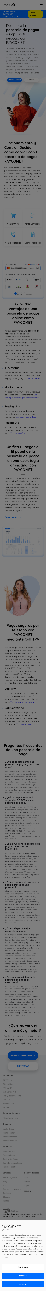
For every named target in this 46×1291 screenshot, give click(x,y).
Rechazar (23, 1276)
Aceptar (23, 1284)
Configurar (23, 1267)
